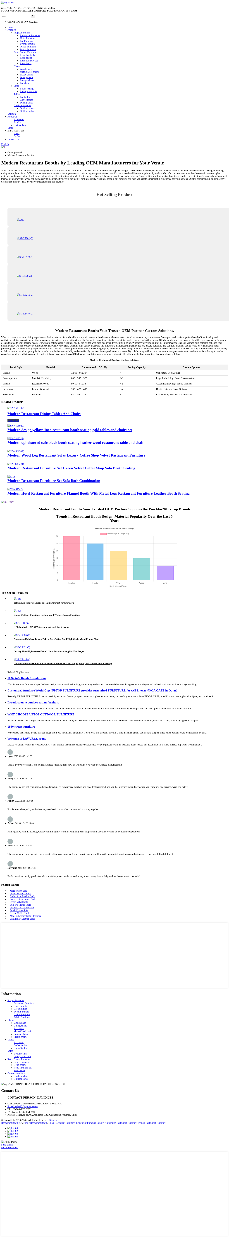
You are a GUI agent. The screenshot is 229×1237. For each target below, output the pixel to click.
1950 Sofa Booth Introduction (26, 678)
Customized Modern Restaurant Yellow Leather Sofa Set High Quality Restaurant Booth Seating (63, 663)
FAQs (17, 136)
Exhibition (19, 119)
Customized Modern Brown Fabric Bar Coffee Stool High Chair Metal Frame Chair (57, 639)
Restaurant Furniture (30, 35)
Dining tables (26, 102)
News (16, 133)
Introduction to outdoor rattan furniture (33, 702)
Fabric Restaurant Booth (35, 1123)
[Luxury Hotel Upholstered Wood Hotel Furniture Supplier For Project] (22, 647)
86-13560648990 (9, 1147)
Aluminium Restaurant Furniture (121, 1123)
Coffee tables (26, 99)
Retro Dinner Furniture (25, 52)
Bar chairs (25, 83)
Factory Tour (20, 125)
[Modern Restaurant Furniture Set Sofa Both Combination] (11, 476)
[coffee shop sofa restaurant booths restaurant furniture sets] (17, 598)
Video (10, 128)
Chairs (17, 66)
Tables (17, 94)
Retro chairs (26, 57)
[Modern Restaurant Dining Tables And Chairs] (15, 408)
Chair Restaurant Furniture (62, 1123)
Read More (13, 420)
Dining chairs (26, 77)
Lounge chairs (27, 80)
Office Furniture (28, 46)
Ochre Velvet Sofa (19, 902)
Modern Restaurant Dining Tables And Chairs (44, 414)
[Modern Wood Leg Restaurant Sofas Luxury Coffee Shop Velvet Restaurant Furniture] (15, 451)
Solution (11, 113)
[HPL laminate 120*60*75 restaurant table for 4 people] (22, 623)
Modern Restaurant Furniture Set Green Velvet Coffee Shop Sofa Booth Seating (71, 468)
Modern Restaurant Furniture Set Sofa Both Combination (53, 481)
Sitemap (53, 1120)
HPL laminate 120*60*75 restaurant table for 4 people (41, 627)
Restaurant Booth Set (11, 1123)
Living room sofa (28, 91)
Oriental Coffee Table (20, 893)
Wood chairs (26, 69)
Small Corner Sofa (19, 910)
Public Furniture (28, 49)
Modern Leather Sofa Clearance (25, 916)
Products (11, 29)
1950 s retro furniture (21, 726)
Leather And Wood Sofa (22, 907)
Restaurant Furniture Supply (90, 1123)
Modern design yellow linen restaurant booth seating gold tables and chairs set (69, 430)
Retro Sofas (25, 63)
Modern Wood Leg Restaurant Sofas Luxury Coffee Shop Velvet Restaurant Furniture (76, 455)
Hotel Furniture (27, 38)
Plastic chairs (26, 74)
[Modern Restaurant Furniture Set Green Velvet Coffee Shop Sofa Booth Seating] (15, 464)
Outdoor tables (27, 108)
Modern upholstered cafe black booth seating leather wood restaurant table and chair (75, 442)
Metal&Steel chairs (29, 71)
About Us (12, 116)
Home (10, 27)
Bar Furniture (26, 41)
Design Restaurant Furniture (152, 1123)
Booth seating (26, 88)
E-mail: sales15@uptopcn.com (22, 1106)
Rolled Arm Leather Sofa (22, 896)
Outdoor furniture (22, 105)
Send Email (7, 1144)
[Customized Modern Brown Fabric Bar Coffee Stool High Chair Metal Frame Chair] (22, 635)
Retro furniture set (29, 60)
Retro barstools (27, 55)
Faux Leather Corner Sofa (23, 899)
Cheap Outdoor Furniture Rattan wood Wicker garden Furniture (47, 615)
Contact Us (13, 139)
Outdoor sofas (27, 111)
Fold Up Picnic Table (20, 904)
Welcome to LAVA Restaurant (26, 738)
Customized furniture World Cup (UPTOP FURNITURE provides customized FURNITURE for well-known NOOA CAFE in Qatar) (92, 690)
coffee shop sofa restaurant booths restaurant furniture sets (44, 603)
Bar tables (25, 97)
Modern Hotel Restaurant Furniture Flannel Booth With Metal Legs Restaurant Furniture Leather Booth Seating (98, 493)
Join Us (17, 122)
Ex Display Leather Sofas (22, 918)
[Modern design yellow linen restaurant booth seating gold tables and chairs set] (15, 425)
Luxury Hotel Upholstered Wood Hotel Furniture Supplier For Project (49, 651)
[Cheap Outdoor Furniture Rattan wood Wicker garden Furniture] (17, 610)
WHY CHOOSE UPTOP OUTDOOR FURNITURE (40, 714)
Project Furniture (22, 32)
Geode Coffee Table (20, 913)
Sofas (16, 85)
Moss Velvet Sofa (18, 890)
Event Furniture (27, 43)
